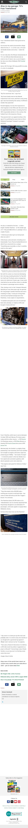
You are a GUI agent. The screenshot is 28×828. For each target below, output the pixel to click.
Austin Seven (12, 443)
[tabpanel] (14, 201)
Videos (22, 179)
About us (4, 805)
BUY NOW (14, 172)
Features (2, 12)
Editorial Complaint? (13, 807)
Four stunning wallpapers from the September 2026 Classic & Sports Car (18, 200)
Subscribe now (14, 794)
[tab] (5, 179)
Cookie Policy (22, 805)
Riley (18, 441)
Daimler (23, 61)
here (18, 665)
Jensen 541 (4, 445)
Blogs (14, 179)
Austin (24, 439)
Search (26, 2)
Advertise (6, 807)
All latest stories (14, 216)
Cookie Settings (21, 807)
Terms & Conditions (14, 805)
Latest (5, 179)
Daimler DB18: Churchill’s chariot (19, 190)
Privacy (8, 805)
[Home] (14, 2)
